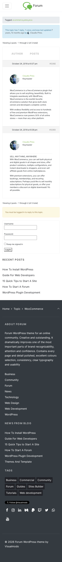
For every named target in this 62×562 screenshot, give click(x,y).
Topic (17, 308)
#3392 (53, 63)
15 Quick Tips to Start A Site (19, 281)
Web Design (12, 402)
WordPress (11, 414)
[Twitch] (40, 510)
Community (12, 379)
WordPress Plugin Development (21, 292)
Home (6, 308)
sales (26, 20)
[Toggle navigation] (7, 6)
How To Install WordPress (17, 269)
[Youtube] (7, 519)
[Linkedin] (20, 510)
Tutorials (11, 492)
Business (10, 374)
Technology (12, 397)
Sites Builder (35, 486)
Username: (9, 223)
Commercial (27, 480)
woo (30, 20)
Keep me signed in (15, 244)
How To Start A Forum (15, 286)
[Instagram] (13, 510)
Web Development (16, 408)
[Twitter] (47, 510)
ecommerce (18, 20)
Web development (30, 492)
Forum (37, 6)
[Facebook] (7, 510)
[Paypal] (33, 510)
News (8, 391)
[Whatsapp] (53, 510)
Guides (21, 486)
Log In (8, 249)
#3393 (52, 130)
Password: (8, 234)
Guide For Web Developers (18, 275)
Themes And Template (18, 461)
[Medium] (26, 510)
